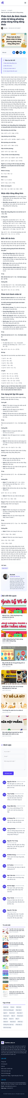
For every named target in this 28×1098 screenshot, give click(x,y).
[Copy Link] (24, 52)
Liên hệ (3, 1066)
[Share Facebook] (13, 52)
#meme (12, 1007)
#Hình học (20, 1021)
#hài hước (18, 1007)
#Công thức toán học (8, 1024)
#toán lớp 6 (18, 1010)
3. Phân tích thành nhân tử (9, 68)
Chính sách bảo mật (5, 1071)
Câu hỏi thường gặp (5, 1073)
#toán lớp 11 (6, 1015)
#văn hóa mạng (7, 1027)
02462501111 (10, 1088)
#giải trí (5, 1013)
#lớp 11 (17, 1018)
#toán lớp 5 (13, 1021)
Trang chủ (3, 10)
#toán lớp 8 (5, 568)
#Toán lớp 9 (20, 1015)
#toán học (6, 1007)
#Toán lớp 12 (19, 1024)
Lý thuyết (9, 10)
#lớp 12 (13, 1015)
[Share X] (17, 52)
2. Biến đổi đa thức (7, 65)
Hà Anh (12, 575)
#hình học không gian (9, 1010)
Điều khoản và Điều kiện (6, 1068)
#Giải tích (6, 1021)
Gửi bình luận (8, 773)
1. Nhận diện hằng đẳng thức (10, 63)
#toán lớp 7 (19, 1013)
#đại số (5, 1018)
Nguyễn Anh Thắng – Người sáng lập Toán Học (12, 1075)
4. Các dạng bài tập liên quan (10, 71)
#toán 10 (11, 1018)
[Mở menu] (25, 2)
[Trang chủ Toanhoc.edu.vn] (2, 2)
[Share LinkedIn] (20, 52)
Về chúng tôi (4, 1064)
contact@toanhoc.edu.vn (10, 1086)
